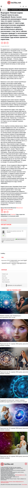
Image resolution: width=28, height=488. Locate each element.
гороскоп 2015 (5, 260)
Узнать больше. (24, 484)
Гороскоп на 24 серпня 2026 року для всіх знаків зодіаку (14, 457)
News (9, 9)
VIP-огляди (3, 220)
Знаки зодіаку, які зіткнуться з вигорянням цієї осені (10, 316)
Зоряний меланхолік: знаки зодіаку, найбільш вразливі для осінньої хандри (13, 401)
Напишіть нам (5, 274)
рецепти (14, 264)
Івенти (20, 9)
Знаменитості (4, 9)
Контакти (4, 275)
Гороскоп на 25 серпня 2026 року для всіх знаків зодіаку (14, 429)
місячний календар (14, 261)
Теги (2, 257)
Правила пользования (4, 481)
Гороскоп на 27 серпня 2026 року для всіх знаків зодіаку (14, 344)
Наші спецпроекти (6, 281)
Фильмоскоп (19, 207)
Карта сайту (4, 277)
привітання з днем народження (14, 263)
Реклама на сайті (5, 279)
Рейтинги (25, 9)
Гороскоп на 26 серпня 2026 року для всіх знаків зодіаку (14, 372)
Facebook (13, 214)
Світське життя (15, 9)
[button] (23, 6)
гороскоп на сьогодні (18, 260)
